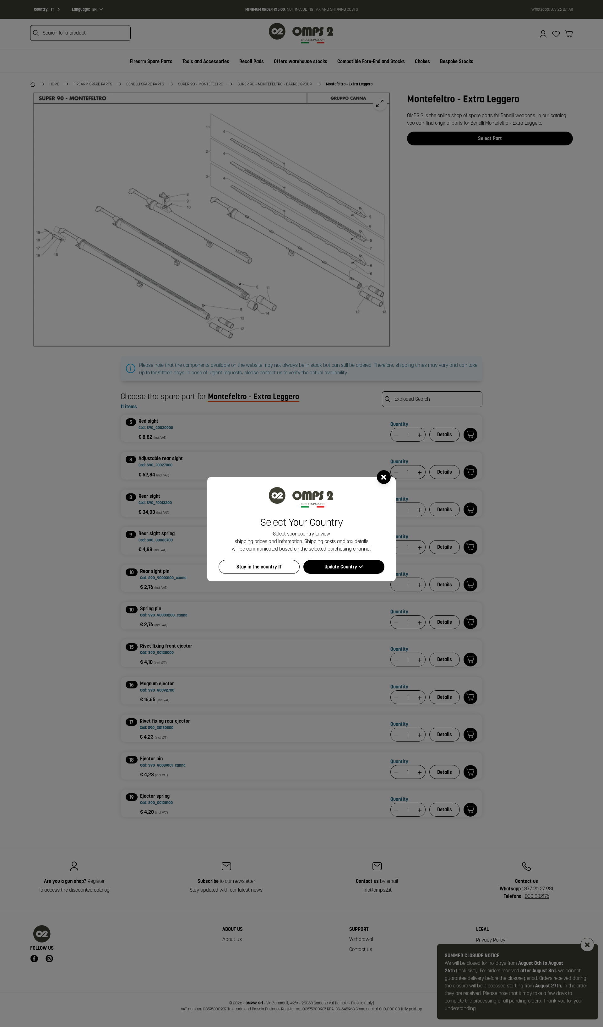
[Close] (384, 477)
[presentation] (301, 513)
